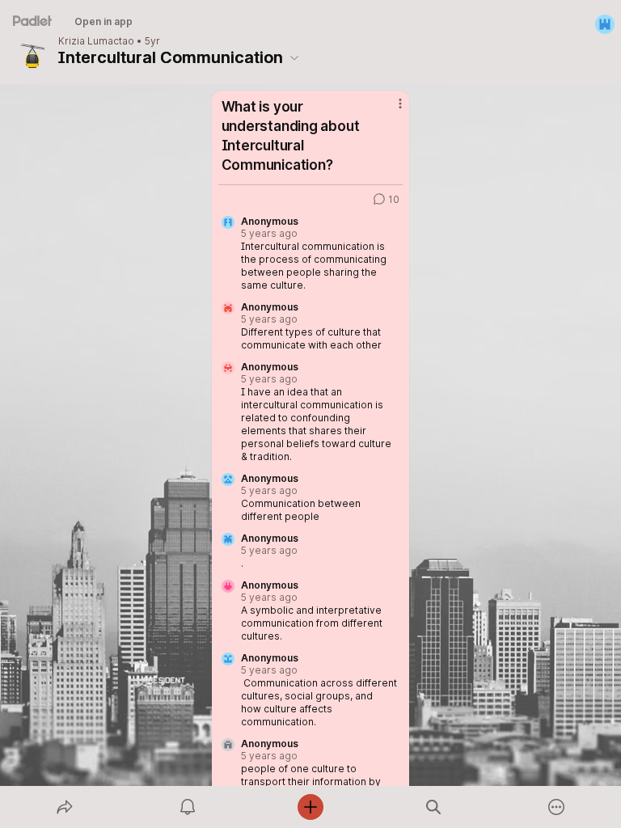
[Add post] (310, 807)
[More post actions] (389, 110)
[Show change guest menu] (605, 24)
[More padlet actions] (556, 807)
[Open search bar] (433, 807)
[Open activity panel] (187, 807)
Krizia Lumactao (96, 41)
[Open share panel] (65, 807)
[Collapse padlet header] (294, 57)
